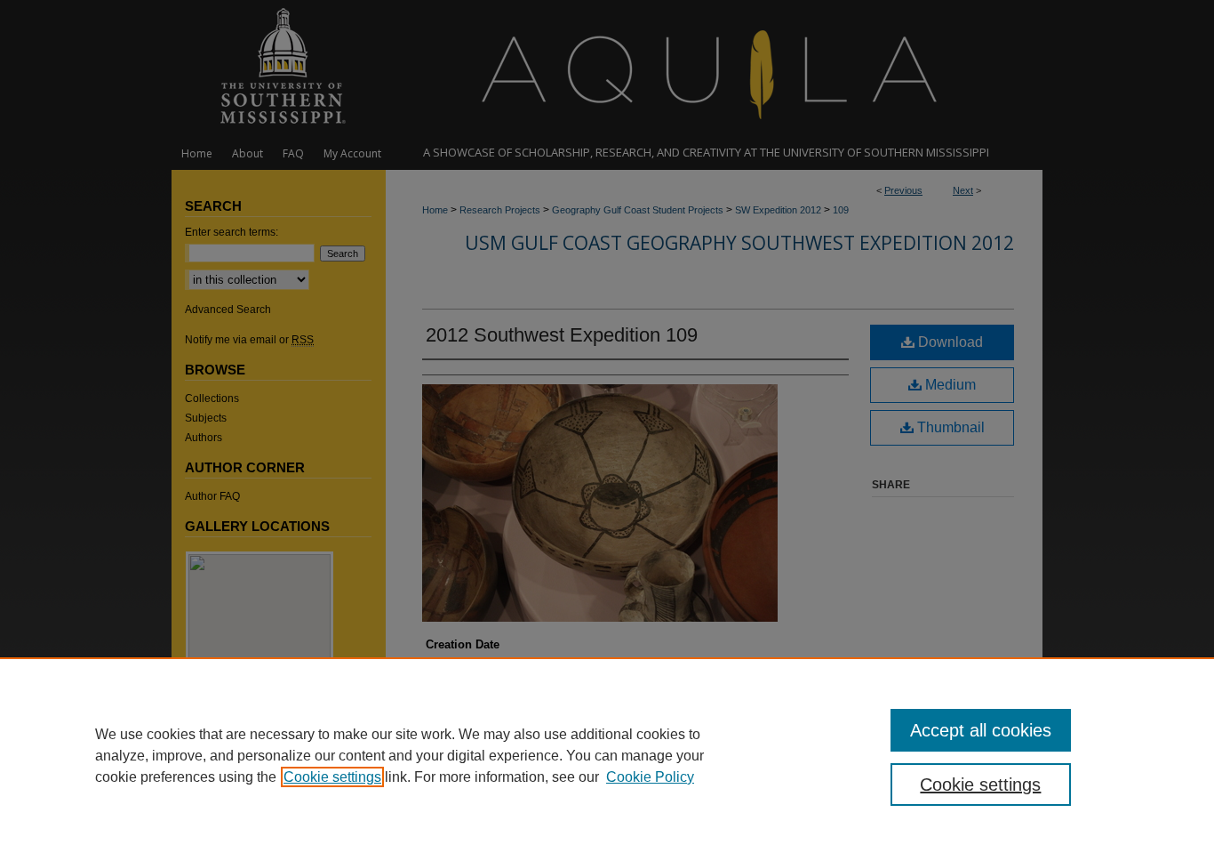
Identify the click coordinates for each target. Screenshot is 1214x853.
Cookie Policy (650, 777)
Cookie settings (332, 777)
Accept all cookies (980, 730)
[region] (607, 755)
